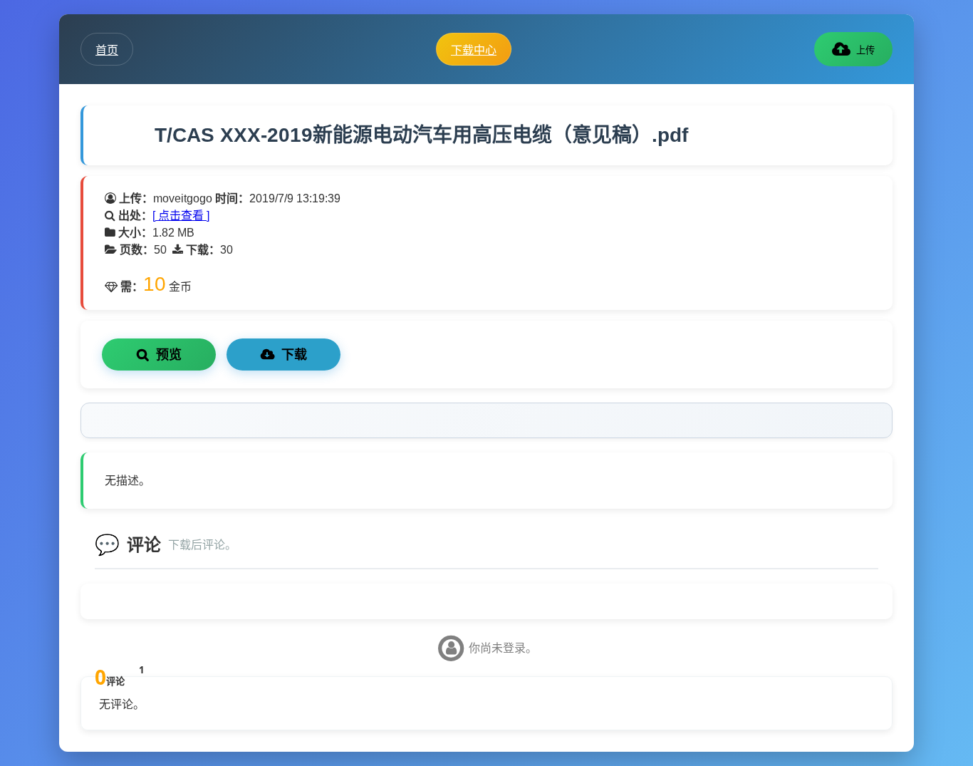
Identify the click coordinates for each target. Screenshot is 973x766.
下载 (294, 354)
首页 (106, 50)
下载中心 (473, 50)
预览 (169, 354)
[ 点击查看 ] (180, 215)
